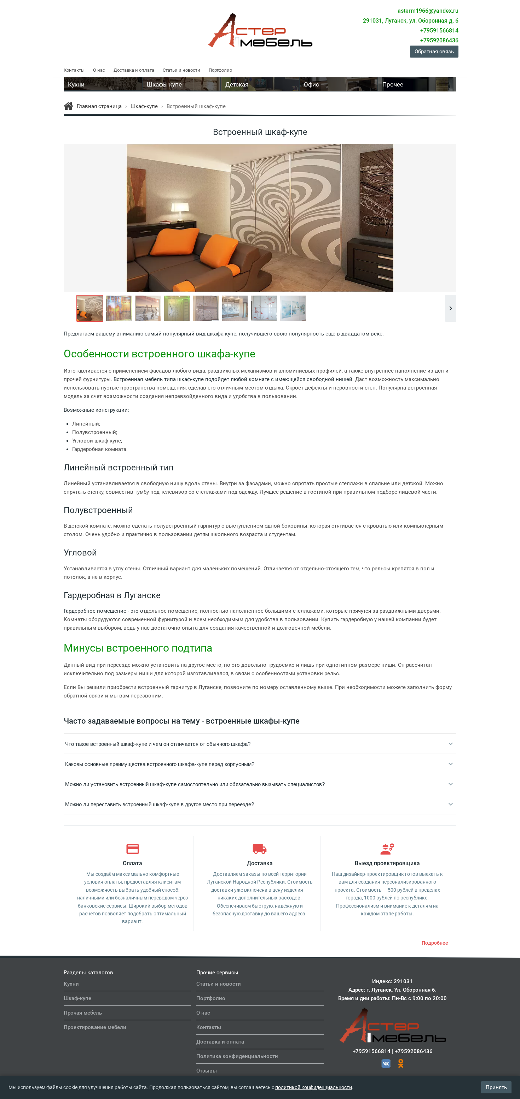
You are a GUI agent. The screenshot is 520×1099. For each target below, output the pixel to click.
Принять (496, 1087)
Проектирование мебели (95, 1027)
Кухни (71, 984)
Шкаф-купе (77, 998)
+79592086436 (414, 1051)
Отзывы (206, 1071)
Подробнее (435, 943)
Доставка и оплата (134, 70)
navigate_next (450, 308)
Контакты (74, 70)
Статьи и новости (181, 70)
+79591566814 (372, 1051)
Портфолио (220, 70)
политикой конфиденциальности (313, 1087)
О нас (99, 70)
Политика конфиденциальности (237, 1056)
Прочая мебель (83, 1013)
